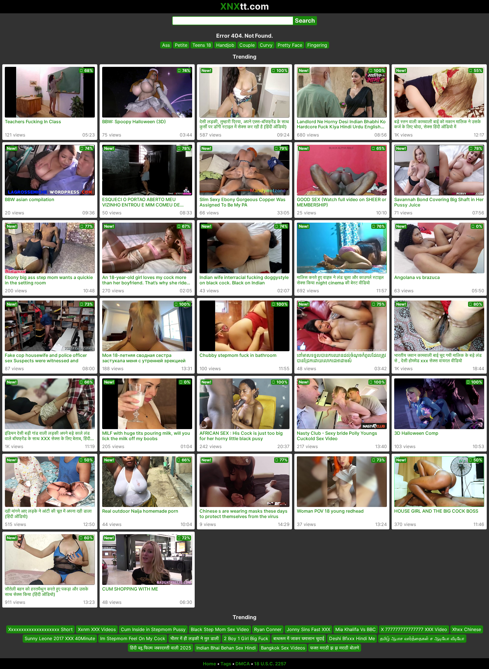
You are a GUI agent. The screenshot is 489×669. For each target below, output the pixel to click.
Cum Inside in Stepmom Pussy (153, 629)
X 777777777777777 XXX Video (414, 629)
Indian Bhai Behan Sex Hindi (226, 648)
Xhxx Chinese (466, 629)
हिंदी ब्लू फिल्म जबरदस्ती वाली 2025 (160, 648)
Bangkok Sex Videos (283, 648)
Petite (181, 45)
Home (209, 663)
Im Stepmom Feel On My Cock (132, 639)
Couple (247, 45)
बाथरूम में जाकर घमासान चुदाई (298, 639)
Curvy (266, 45)
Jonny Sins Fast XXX (308, 629)
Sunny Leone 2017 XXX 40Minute (60, 639)
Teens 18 (201, 45)
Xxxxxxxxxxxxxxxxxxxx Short (40, 629)
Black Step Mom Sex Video (220, 629)
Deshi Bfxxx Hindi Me (352, 639)
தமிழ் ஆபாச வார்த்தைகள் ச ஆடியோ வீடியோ (422, 639)
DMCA (242, 663)
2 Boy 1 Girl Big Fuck (246, 639)
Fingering (317, 45)
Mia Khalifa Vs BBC (355, 629)
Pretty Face (290, 45)
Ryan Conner (268, 629)
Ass (166, 45)
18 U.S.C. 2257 (270, 663)
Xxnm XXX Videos (97, 629)
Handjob (225, 45)
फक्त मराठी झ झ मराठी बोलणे (334, 648)
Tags (225, 663)
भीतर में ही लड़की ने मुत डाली (194, 639)
